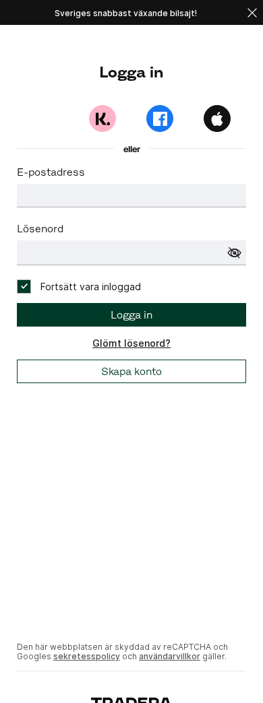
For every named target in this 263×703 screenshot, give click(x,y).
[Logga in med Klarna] (102, 118)
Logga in (131, 315)
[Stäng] (252, 12)
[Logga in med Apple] (217, 118)
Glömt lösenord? (131, 343)
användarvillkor (169, 656)
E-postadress (51, 172)
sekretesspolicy (86, 656)
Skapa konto (131, 371)
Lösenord (40, 228)
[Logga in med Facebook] (159, 118)
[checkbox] (79, 286)
